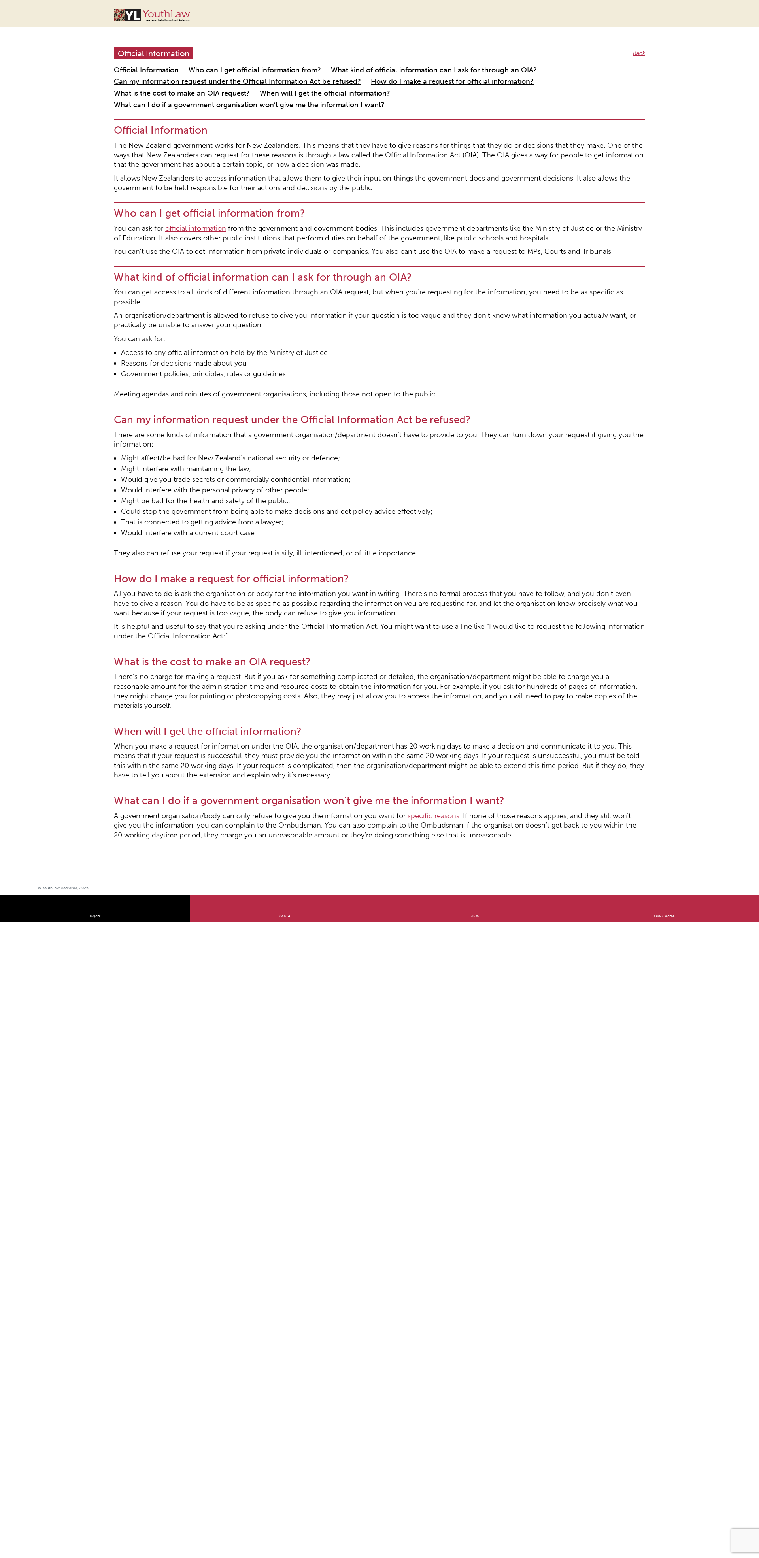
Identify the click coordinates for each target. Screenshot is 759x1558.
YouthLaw (166, 15)
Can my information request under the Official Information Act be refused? (209, 70)
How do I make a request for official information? (377, 70)
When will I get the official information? (164, 79)
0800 (474, 711)
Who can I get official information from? (225, 60)
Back (640, 45)
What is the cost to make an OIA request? (503, 70)
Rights (95, 711)
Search (699, 19)
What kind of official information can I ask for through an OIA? (366, 60)
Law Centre (664, 711)
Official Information (139, 60)
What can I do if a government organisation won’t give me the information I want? (328, 79)
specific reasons (363, 615)
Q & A (284, 711)
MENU (715, 14)
